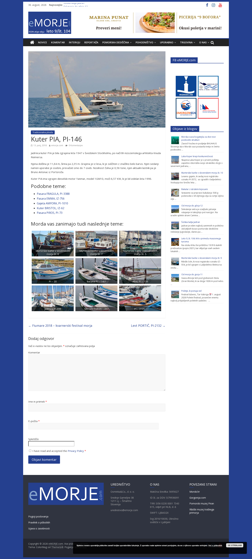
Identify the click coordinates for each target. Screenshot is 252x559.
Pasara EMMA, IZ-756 (50, 198)
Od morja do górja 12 (192, 205)
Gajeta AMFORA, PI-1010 (52, 203)
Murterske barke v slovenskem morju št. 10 (202, 172)
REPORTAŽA (91, 42)
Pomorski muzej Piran (201, 503)
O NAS (203, 42)
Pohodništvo (144, 42)
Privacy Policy (76, 451)
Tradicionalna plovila (43, 132)
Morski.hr (194, 491)
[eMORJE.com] (32, 42)
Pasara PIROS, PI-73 (49, 213)
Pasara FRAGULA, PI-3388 (53, 194)
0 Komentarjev (75, 145)
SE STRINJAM (235, 545)
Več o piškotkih (215, 545)
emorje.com (57, 145)
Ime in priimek (37, 401)
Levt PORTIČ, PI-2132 (148, 325)
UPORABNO (166, 42)
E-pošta (34, 421)
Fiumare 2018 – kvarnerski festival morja (60, 325)
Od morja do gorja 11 (192, 274)
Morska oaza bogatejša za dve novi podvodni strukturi (198, 138)
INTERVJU (74, 42)
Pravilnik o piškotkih (39, 522)
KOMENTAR (58, 42)
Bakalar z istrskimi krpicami (194, 189)
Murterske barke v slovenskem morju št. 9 (201, 258)
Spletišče (33, 439)
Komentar (34, 352)
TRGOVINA (186, 42)
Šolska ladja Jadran (73, 5)
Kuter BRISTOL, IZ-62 (50, 208)
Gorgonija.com (197, 497)
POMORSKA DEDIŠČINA (115, 42)
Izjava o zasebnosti (39, 528)
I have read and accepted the (59, 451)
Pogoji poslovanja (38, 516)
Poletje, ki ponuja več (191, 290)
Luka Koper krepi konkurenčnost (197, 156)
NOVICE (42, 42)
